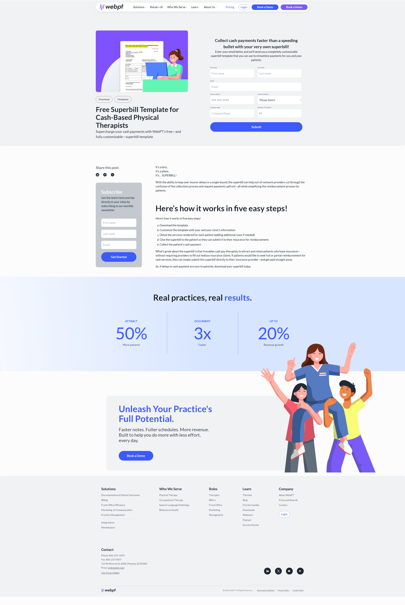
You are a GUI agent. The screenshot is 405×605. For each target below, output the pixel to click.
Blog (245, 500)
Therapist (214, 495)
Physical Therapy (168, 495)
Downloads (249, 510)
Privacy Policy (283, 590)
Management (216, 515)
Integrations (107, 522)
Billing (104, 500)
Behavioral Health (168, 510)
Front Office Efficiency (113, 505)
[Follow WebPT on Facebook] (300, 571)
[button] (139, 7)
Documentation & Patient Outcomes (120, 495)
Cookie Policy (298, 590)
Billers (212, 500)
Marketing (214, 510)
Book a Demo (265, 7)
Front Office (215, 505)
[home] (112, 7)
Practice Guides (251, 505)
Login (244, 7)
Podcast (247, 520)
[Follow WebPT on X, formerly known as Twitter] (278, 571)
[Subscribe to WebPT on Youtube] (289, 571)
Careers (283, 505)
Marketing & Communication (116, 510)
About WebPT (286, 495)
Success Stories (251, 525)
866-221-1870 (116, 555)
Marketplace (108, 527)
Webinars (248, 515)
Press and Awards (288, 500)
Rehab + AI (156, 7)
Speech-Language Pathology (174, 505)
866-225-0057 (113, 559)
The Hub (247, 495)
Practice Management (113, 515)
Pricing (230, 7)
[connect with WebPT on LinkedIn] (267, 571)
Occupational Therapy (171, 500)
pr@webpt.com (116, 567)
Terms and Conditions (266, 590)
